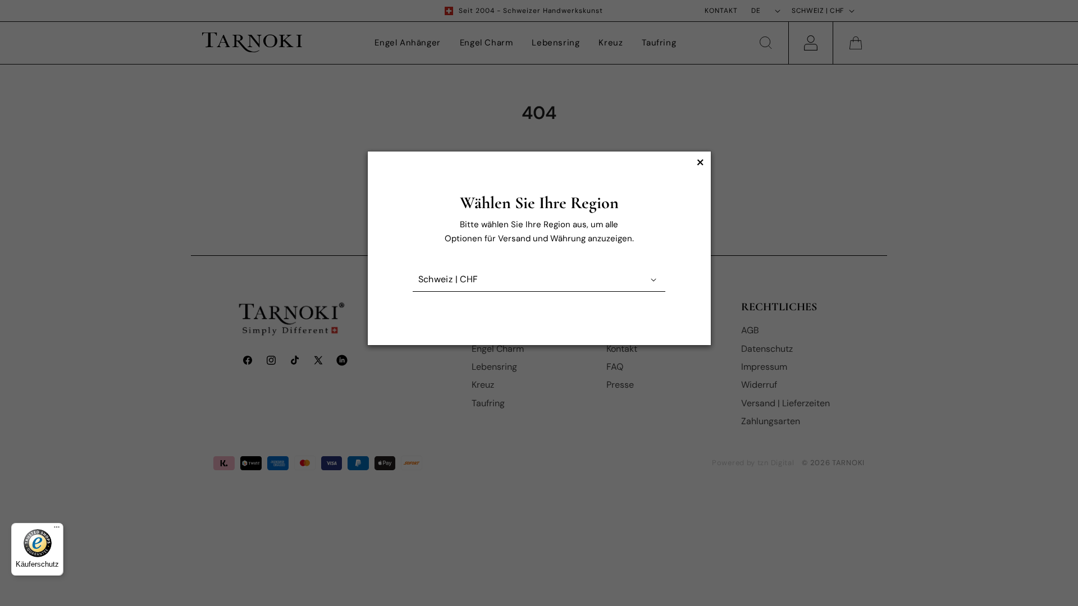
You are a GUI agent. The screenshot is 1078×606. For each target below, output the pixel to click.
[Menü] (56, 529)
